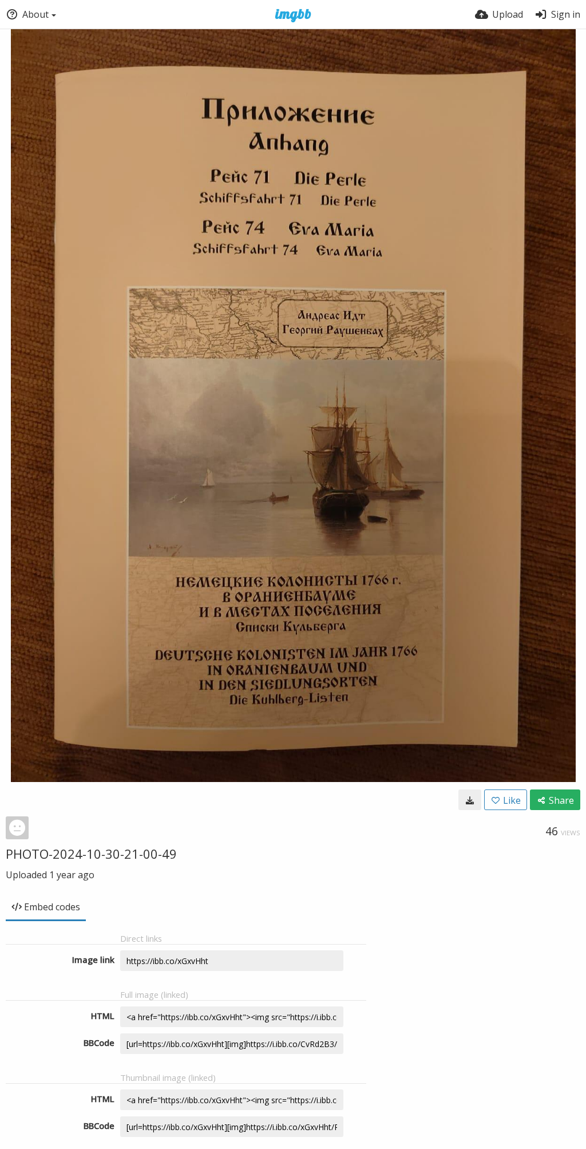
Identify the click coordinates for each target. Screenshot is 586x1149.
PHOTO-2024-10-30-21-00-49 (91, 853)
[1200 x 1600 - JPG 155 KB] (469, 799)
